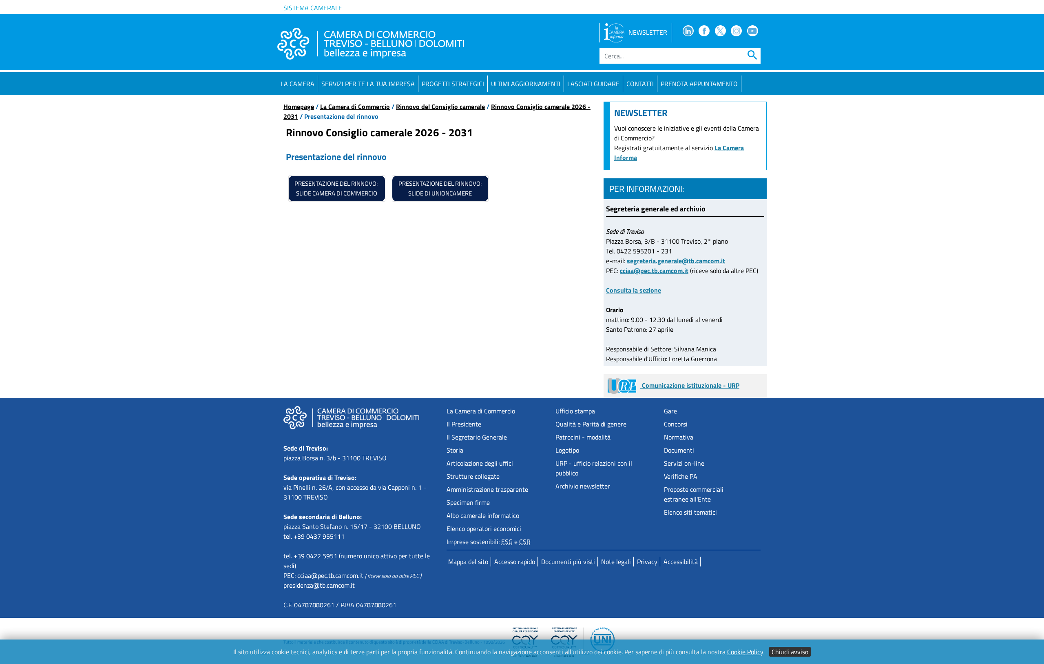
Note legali (616, 561)
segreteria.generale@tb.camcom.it (676, 261)
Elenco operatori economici (484, 528)
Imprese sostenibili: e (489, 541)
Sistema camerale (312, 8)
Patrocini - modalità (582, 437)
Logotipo (567, 450)
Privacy (647, 561)
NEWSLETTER (647, 32)
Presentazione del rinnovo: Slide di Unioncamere (440, 188)
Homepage (298, 106)
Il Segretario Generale (477, 437)
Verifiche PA (680, 476)
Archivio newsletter (582, 486)
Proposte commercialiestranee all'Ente (693, 494)
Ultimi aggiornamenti (525, 84)
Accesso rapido (514, 561)
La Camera (297, 84)
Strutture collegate (473, 476)
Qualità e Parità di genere (590, 424)
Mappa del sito (468, 561)
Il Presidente (464, 424)
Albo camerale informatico (483, 515)
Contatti (640, 84)
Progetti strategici (453, 84)
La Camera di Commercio (355, 106)
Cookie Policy (745, 652)
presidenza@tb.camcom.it (319, 585)
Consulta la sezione (633, 290)
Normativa (678, 437)
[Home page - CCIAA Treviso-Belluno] (370, 44)
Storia (455, 450)
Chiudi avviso (790, 652)
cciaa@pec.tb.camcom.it (654, 270)
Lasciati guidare (593, 84)
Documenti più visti (568, 561)
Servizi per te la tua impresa (368, 84)
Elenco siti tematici (690, 512)
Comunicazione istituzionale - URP (689, 385)
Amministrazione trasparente (487, 489)
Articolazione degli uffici (480, 463)
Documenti (679, 450)
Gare (670, 411)
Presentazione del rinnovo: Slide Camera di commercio (336, 188)
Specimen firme (468, 502)
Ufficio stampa (575, 411)
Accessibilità (681, 561)
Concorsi (676, 424)
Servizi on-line (684, 463)
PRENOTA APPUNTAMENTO (699, 84)
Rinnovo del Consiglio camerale (440, 106)
